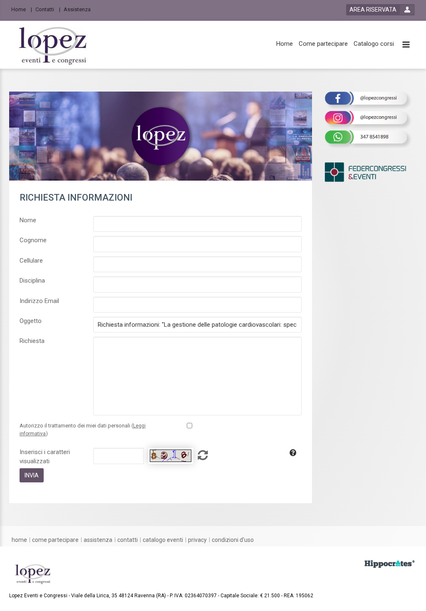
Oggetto (31, 321)
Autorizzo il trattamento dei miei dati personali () (83, 429)
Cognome (33, 240)
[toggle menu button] (406, 45)
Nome (28, 220)
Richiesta (32, 341)
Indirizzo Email (39, 301)
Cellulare (31, 260)
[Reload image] (170, 456)
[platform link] (53, 45)
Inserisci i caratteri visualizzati (45, 456)
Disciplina (32, 280)
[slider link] (389, 563)
